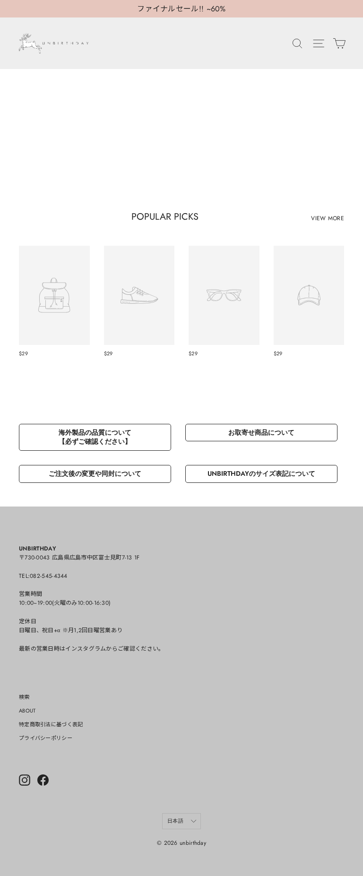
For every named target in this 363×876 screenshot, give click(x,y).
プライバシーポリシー (45, 738)
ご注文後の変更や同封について (95, 473)
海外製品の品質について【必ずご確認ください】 (95, 437)
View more (327, 218)
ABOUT (27, 710)
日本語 (175, 820)
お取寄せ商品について (261, 432)
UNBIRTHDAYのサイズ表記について (261, 473)
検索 (24, 697)
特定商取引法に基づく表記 (51, 724)
